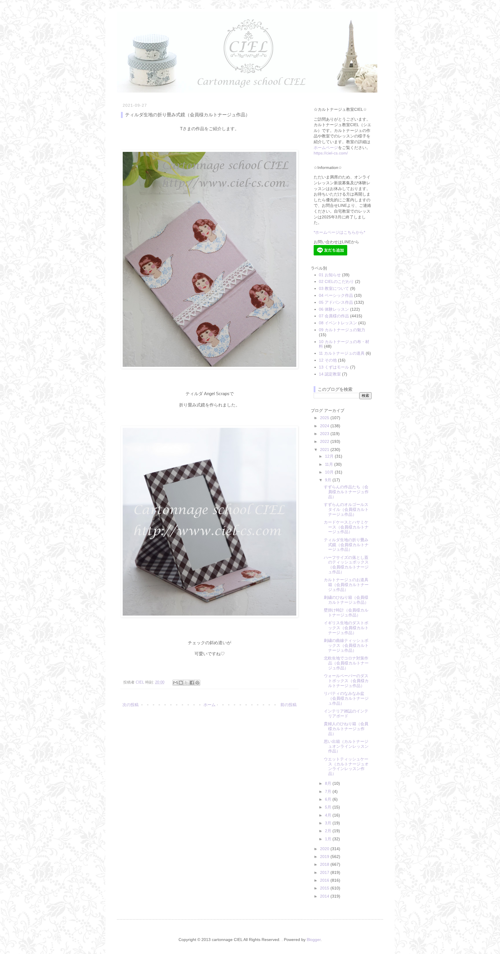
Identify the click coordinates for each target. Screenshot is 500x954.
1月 (328, 839)
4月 (328, 815)
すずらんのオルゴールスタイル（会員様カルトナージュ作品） (346, 509)
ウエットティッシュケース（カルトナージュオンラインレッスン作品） (346, 766)
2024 (325, 425)
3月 (328, 823)
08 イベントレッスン (338, 323)
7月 (328, 791)
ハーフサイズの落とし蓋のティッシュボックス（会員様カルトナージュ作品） (346, 564)
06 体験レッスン (334, 309)
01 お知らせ (330, 274)
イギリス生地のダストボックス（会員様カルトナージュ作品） (346, 627)
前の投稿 (288, 704)
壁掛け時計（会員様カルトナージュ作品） (346, 612)
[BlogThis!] (181, 683)
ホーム (209, 704)
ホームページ (326, 147)
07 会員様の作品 (334, 316)
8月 (328, 783)
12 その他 (328, 360)
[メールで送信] (175, 683)
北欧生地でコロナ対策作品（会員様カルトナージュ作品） (346, 663)
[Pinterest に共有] (197, 683)
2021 (325, 449)
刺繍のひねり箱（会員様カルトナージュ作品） (346, 600)
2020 (325, 848)
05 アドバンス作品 (336, 302)
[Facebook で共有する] (192, 683)
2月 (328, 830)
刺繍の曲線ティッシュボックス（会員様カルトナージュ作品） (346, 645)
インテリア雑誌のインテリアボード (346, 713)
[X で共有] (186, 683)
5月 (328, 807)
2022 (325, 441)
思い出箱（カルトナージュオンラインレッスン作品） (346, 746)
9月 (328, 480)
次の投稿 (130, 704)
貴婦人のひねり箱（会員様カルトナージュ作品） (346, 728)
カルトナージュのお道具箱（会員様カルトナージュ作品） (346, 584)
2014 (325, 896)
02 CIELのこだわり (336, 281)
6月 (328, 799)
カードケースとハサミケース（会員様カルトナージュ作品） (346, 527)
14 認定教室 (330, 374)
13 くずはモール (334, 367)
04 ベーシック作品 (336, 295)
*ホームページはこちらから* (339, 232)
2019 (325, 856)
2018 (325, 864)
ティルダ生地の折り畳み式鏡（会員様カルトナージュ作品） (346, 544)
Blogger (314, 939)
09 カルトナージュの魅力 (342, 329)
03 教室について (334, 288)
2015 (325, 888)
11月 (329, 464)
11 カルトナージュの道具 (342, 353)
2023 (325, 433)
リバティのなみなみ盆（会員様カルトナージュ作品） (346, 698)
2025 (325, 417)
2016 (325, 880)
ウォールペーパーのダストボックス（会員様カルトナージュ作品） (346, 680)
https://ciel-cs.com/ (331, 153)
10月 (330, 472)
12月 (330, 456)
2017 (325, 872)
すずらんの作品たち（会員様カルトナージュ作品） (346, 492)
